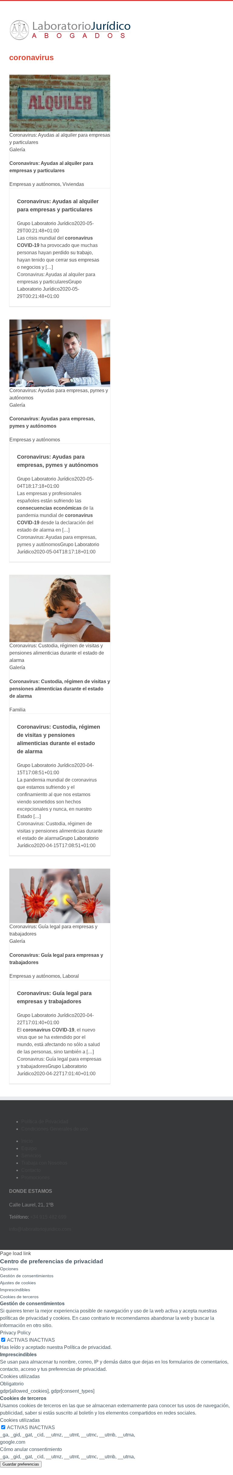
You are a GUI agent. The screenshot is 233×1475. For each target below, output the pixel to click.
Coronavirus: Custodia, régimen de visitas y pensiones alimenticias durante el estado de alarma (56, 653)
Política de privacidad (87, 1347)
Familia (17, 709)
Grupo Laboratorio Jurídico (45, 223)
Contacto (31, 1170)
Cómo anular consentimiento (31, 1449)
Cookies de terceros (19, 1296)
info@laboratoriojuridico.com (40, 1229)
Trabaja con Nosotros (44, 1162)
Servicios (31, 1155)
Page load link (15, 1253)
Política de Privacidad (44, 1121)
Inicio (27, 1141)
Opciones (9, 1268)
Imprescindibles (15, 1289)
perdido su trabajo (72, 252)
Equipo (29, 1148)
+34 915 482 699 (48, 1217)
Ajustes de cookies (18, 1282)
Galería (17, 149)
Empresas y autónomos (34, 184)
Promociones (35, 1177)
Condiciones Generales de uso (54, 1128)
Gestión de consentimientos (26, 1275)
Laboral (70, 976)
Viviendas (73, 184)
